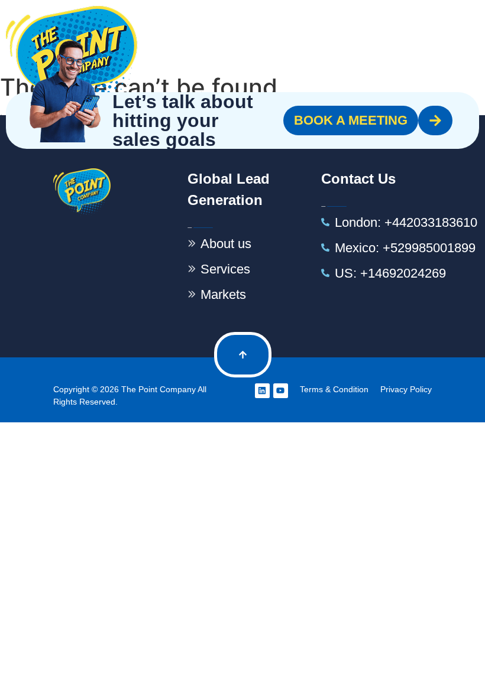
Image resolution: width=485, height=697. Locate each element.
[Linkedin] (262, 390)
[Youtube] (280, 390)
